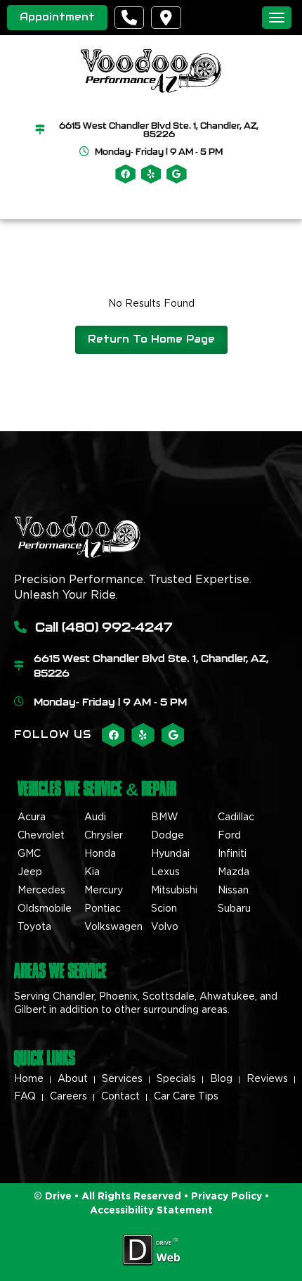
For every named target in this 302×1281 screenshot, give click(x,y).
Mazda (233, 872)
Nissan (233, 891)
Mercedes (41, 891)
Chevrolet (41, 836)
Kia (92, 872)
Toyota (34, 927)
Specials (176, 1079)
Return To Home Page (151, 339)
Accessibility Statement (151, 1211)
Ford (229, 836)
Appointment (57, 17)
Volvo (164, 927)
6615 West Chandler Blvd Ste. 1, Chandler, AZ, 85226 (158, 129)
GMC (29, 854)
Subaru (234, 909)
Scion (164, 909)
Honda (100, 854)
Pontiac (102, 909)
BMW (164, 817)
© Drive (53, 1197)
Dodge (167, 836)
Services (122, 1079)
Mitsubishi (174, 891)
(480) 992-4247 (117, 627)
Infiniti (232, 854)
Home (29, 1079)
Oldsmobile (45, 909)
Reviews (267, 1079)
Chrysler (103, 836)
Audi (95, 817)
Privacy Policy (225, 1197)
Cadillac (236, 817)
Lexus (165, 872)
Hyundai (170, 854)
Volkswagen (113, 927)
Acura (32, 817)
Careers (68, 1097)
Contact (120, 1097)
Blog (221, 1079)
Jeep (30, 872)
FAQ (25, 1097)
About (73, 1079)
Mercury (103, 891)
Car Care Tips (186, 1097)
